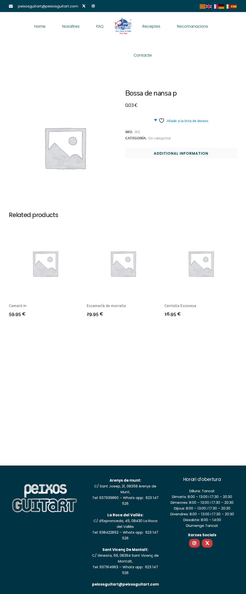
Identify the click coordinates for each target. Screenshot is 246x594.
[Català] (203, 6)
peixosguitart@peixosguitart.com (125, 584)
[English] (209, 6)
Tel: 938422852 (105, 532)
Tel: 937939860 (105, 497)
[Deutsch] (221, 6)
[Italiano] (228, 6)
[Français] (215, 6)
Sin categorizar (159, 138)
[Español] (234, 6)
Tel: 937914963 (105, 566)
